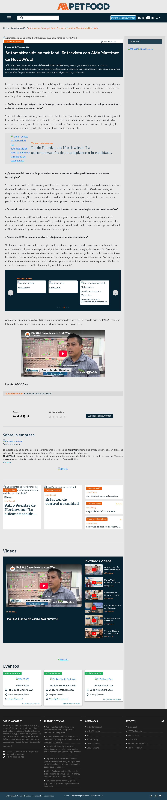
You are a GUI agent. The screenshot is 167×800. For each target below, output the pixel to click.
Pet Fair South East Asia (138, 743)
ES (157, 17)
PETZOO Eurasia (135, 731)
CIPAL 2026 (132, 727)
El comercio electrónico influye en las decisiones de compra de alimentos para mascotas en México (62, 739)
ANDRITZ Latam (93, 731)
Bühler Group (93, 739)
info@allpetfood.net (15, 754)
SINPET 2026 (133, 735)
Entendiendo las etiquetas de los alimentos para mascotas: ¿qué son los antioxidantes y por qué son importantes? (62, 750)
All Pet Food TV (97, 796)
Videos (10, 551)
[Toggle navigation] (9, 17)
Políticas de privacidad (80, 796)
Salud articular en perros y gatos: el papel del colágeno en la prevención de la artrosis (61, 783)
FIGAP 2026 (132, 739)
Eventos (11, 666)
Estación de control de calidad (38, 393)
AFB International (94, 727)
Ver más (7, 746)
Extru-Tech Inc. (93, 748)
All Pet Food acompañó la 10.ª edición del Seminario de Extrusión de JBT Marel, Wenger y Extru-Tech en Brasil (62, 774)
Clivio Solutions (93, 743)
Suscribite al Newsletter (99, 415)
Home (66, 796)
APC (88, 735)
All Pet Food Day (135, 748)
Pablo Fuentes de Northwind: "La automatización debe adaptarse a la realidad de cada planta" (60, 730)
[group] (22, 689)
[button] (10, 293)
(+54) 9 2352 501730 (15, 757)
